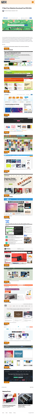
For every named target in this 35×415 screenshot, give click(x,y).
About (6, 412)
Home (3, 412)
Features (10, 412)
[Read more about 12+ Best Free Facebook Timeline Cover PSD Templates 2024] (9, 398)
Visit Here (6, 48)
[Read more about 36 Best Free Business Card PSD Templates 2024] (25, 398)
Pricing (14, 412)
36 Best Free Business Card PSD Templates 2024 (24, 406)
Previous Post (3, 387)
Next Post (32, 387)
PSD (9, 407)
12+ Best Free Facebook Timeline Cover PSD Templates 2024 (8, 406)
